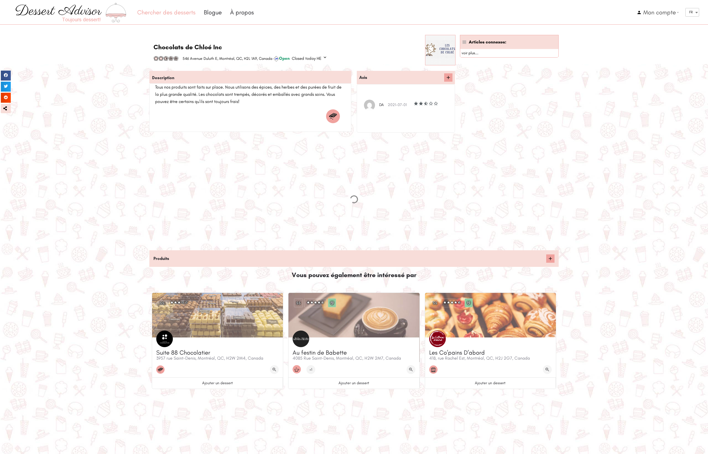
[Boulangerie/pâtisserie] (434, 369)
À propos (242, 12)
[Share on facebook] (6, 76)
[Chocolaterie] (334, 116)
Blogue (213, 12)
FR (691, 12)
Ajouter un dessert (217, 383)
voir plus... (470, 53)
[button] (6, 108)
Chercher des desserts (166, 12)
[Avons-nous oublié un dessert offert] (550, 258)
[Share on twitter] (6, 87)
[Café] (298, 369)
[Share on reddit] (6, 98)
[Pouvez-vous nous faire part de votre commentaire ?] (448, 77)
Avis (363, 77)
